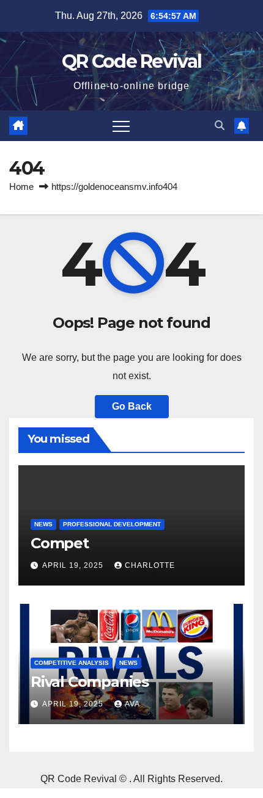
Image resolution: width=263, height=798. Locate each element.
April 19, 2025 (74, 565)
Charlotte (150, 565)
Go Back (132, 406)
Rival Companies (90, 682)
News (43, 524)
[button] (219, 125)
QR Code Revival (132, 61)
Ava (132, 704)
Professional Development (112, 524)
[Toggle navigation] (121, 125)
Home (21, 186)
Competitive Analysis (71, 662)
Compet (60, 543)
